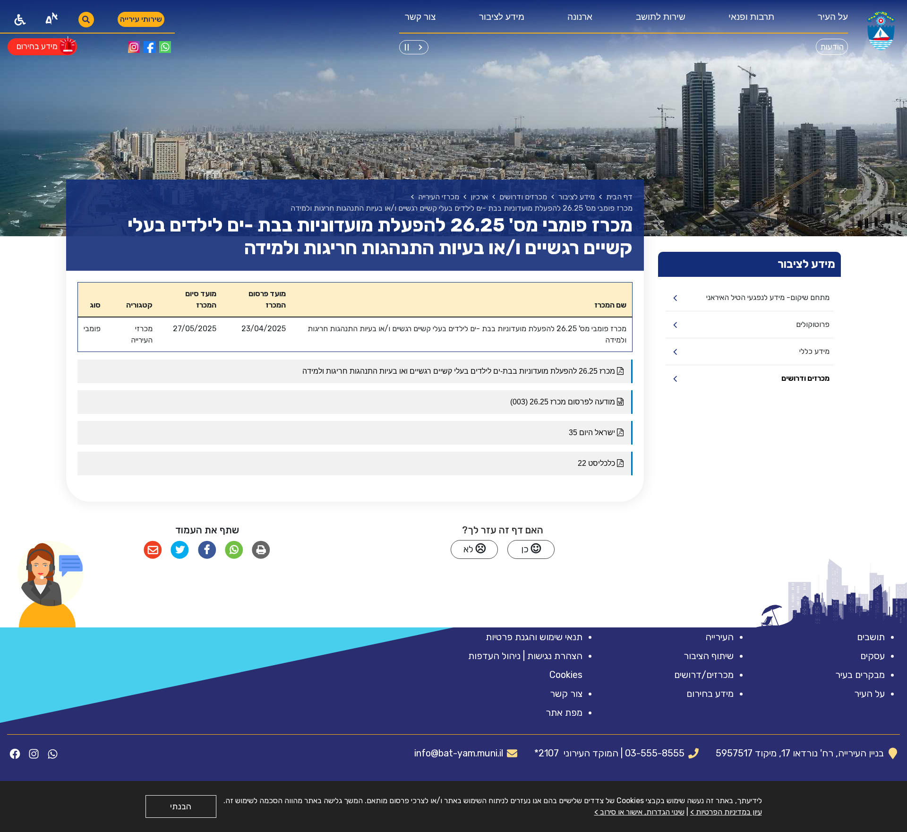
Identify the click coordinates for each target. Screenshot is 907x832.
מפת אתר (564, 712)
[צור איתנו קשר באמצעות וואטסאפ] (165, 47)
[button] (51, 573)
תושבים (871, 637)
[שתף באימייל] (152, 550)
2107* (546, 753)
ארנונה (579, 17)
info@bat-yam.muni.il (458, 753)
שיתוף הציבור (709, 655)
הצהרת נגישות (554, 655)
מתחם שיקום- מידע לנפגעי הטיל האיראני (768, 297)
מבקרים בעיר (860, 674)
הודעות (832, 46)
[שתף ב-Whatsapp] (234, 550)
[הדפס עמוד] (261, 550)
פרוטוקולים (813, 324)
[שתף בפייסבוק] (206, 550)
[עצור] (407, 46)
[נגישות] (20, 20)
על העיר (833, 17)
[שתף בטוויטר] (179, 550)
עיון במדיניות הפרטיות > (726, 811)
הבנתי (180, 806)
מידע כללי (814, 351)
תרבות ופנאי (751, 17)
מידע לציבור (501, 17)
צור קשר (420, 17)
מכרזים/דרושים (704, 674)
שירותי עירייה (141, 19)
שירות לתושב (660, 17)
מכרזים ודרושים (805, 378)
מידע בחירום (710, 693)
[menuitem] (830, 20)
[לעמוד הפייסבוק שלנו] (149, 47)
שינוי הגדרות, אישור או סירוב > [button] (639, 811)
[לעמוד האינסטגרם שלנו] (134, 47)
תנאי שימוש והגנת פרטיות (534, 637)
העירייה (719, 637)
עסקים (872, 655)
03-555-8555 (655, 753)
